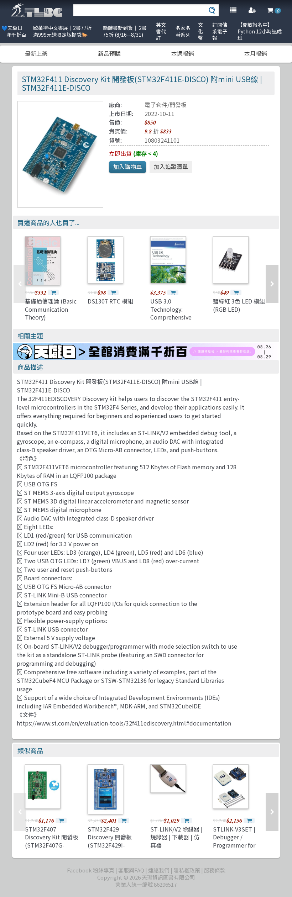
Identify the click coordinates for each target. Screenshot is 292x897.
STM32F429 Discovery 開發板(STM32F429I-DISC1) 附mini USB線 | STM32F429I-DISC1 (113, 849)
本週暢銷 (182, 53)
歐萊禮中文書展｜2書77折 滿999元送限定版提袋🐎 (62, 31)
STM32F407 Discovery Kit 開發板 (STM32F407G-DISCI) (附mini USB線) (51, 845)
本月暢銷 (255, 53)
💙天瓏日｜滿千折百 (13, 31)
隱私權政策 (186, 870)
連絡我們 (159, 870)
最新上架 (36, 53)
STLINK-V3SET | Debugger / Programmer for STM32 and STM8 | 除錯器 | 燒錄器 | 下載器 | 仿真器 (237, 849)
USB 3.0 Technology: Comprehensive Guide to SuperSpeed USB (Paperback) (173, 321)
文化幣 (200, 31)
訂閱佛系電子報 (219, 31)
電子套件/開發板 (166, 104)
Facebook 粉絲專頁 (90, 870)
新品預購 (109, 53)
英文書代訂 (161, 31)
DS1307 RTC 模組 (110, 301)
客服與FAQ (131, 870)
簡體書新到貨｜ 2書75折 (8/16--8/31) (125, 31)
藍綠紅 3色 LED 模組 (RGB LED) (239, 305)
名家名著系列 (183, 31)
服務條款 (214, 870)
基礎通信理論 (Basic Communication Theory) (51, 309)
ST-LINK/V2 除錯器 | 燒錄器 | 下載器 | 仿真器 (176, 837)
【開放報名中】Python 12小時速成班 (260, 31)
